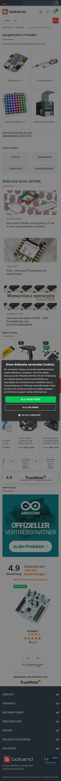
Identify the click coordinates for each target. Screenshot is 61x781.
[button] (31, 415)
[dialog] (30, 390)
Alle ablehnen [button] (30, 407)
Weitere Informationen (37, 392)
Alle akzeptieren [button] (30, 399)
